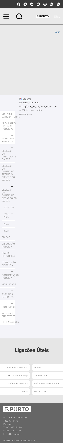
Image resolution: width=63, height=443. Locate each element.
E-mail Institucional (17, 367)
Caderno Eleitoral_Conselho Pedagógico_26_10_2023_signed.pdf (38, 102)
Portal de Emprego (18, 375)
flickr (31, 4)
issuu (45, 4)
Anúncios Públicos (18, 383)
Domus (24, 391)
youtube (38, 4)
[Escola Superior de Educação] (48, 16)
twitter (25, 4)
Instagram (58, 4)
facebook (18, 4)
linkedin (51, 4)
